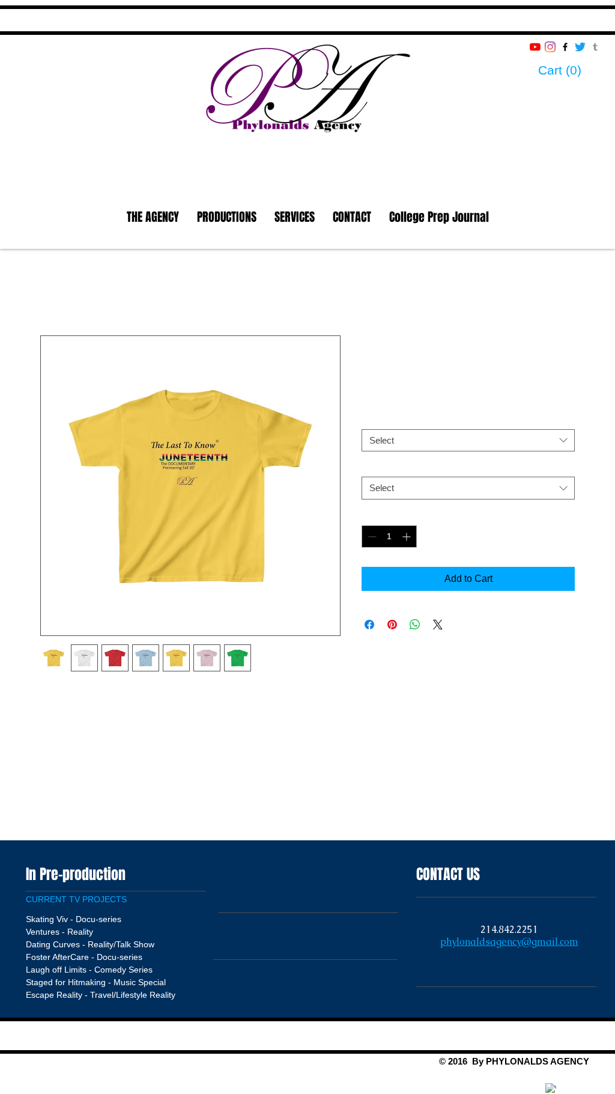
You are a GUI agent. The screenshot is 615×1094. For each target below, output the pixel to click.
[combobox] (468, 440)
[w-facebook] (550, 1088)
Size (372, 466)
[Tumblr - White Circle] (580, 1083)
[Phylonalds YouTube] (535, 46)
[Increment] (407, 536)
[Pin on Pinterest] (392, 624)
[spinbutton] (389, 536)
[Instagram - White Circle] (535, 1083)
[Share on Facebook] (369, 624)
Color (374, 418)
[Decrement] (370, 536)
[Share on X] (438, 624)
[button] (570, 70)
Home (53, 292)
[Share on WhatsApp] (415, 624)
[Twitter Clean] (565, 1083)
